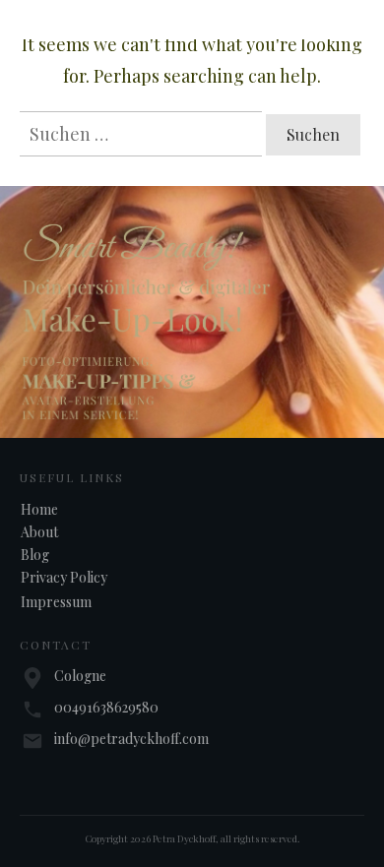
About (39, 532)
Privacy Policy (64, 577)
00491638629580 (106, 707)
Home (39, 509)
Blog (35, 554)
